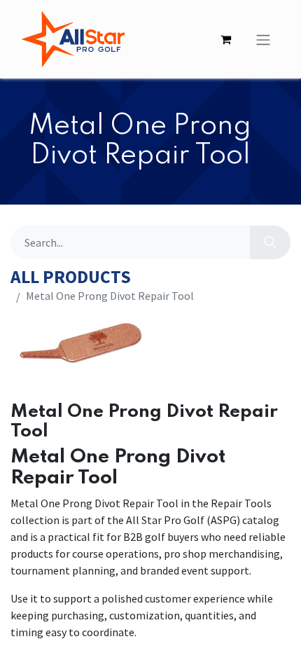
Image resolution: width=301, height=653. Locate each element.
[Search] (270, 242)
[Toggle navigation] (263, 39)
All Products (70, 277)
